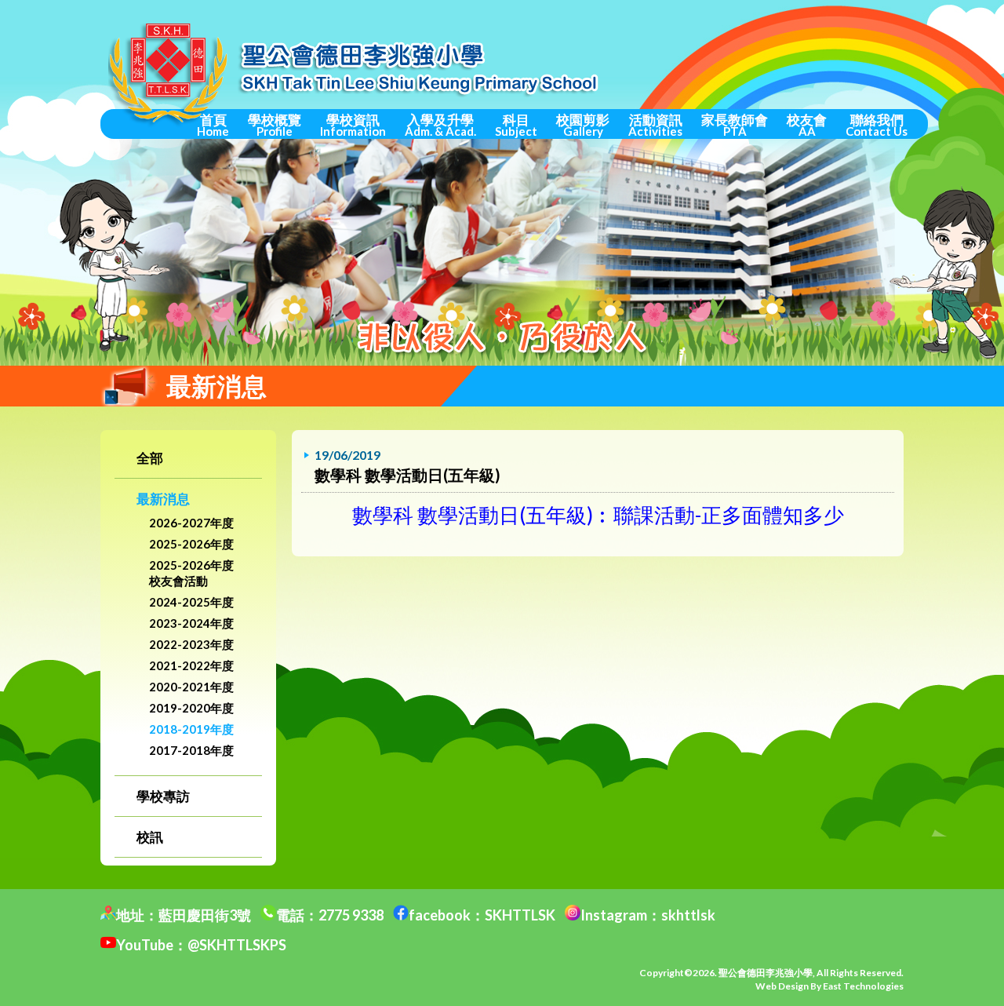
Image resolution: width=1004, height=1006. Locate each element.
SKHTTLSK (520, 915)
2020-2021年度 (191, 687)
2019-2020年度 (191, 708)
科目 (516, 124)
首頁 (213, 124)
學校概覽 (274, 124)
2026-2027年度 (191, 523)
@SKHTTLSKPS (236, 944)
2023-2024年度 (191, 623)
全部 (149, 458)
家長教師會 (734, 124)
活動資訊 (655, 124)
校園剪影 (582, 124)
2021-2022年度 (191, 665)
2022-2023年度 (191, 644)
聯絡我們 (877, 124)
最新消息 (163, 498)
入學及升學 (440, 124)
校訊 (149, 837)
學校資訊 (353, 124)
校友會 (807, 124)
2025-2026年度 (191, 544)
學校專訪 (163, 796)
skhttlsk (688, 915)
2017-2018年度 (191, 750)
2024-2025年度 (191, 602)
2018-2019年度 (191, 729)
